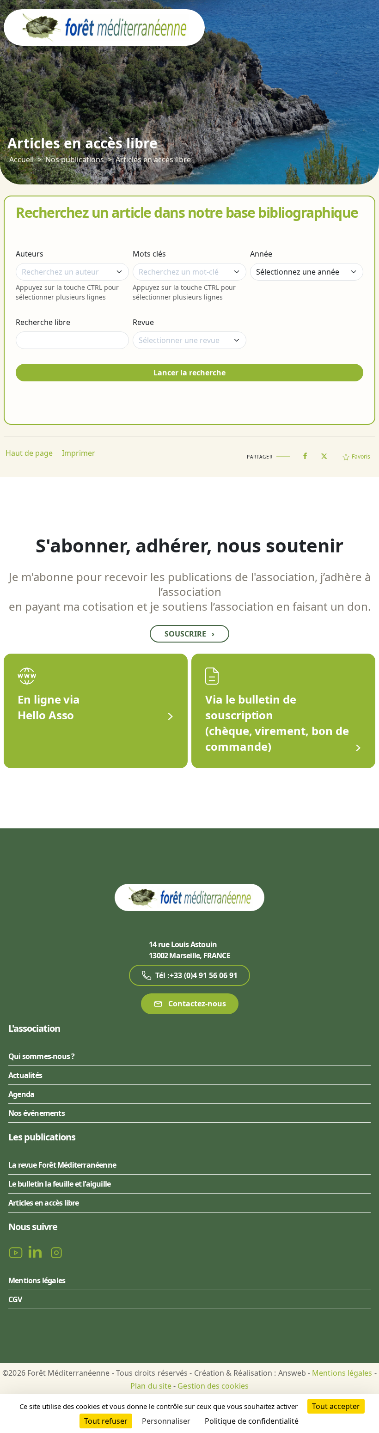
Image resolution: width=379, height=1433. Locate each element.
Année (261, 254)
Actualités (25, 1075)
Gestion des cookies (213, 1386)
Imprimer (78, 453)
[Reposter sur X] (324, 453)
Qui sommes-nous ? (41, 1056)
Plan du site (150, 1386)
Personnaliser (166, 1421)
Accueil (21, 159)
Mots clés (149, 254)
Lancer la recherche (189, 372)
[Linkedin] (37, 1252)
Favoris (361, 456)
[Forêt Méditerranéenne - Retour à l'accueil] (104, 27)
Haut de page (29, 453)
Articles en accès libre (153, 159)
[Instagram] (56, 1252)
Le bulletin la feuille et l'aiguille (59, 1184)
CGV (15, 1299)
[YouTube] (16, 1252)
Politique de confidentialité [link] (252, 1421)
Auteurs (29, 254)
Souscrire (189, 634)
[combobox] (72, 271)
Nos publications (74, 159)
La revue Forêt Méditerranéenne (62, 1165)
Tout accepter (336, 1406)
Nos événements (36, 1113)
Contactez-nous (196, 1003)
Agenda (21, 1094)
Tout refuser (106, 1421)
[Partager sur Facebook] (305, 453)
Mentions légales (36, 1280)
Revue (143, 322)
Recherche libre (43, 322)
